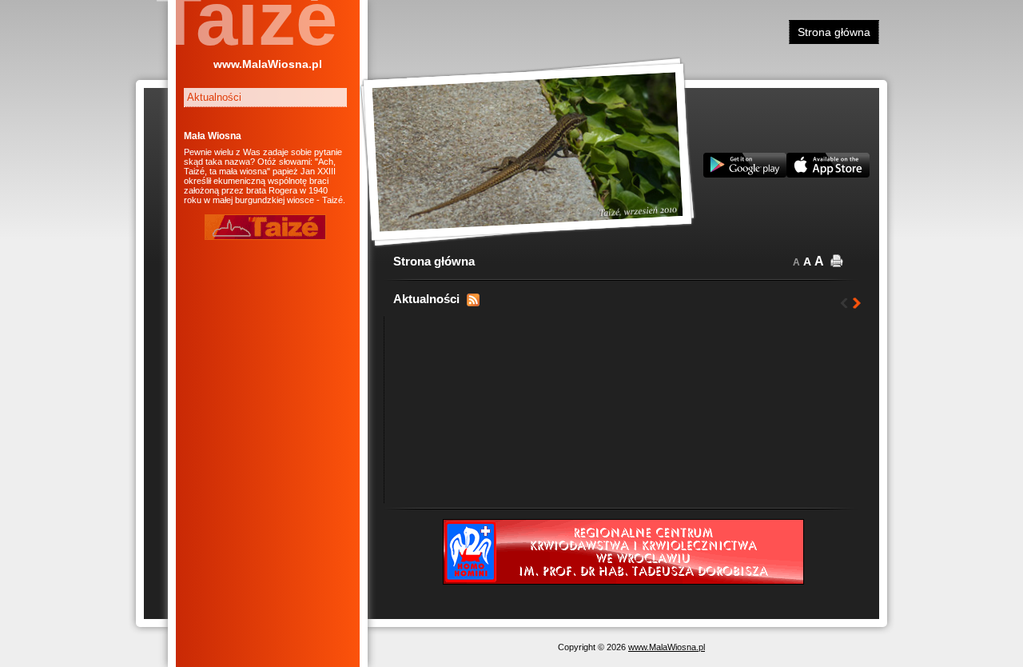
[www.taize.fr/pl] (265, 237)
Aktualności (214, 97)
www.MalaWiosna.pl (267, 64)
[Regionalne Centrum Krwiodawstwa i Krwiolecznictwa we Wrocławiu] (623, 581)
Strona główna (834, 32)
